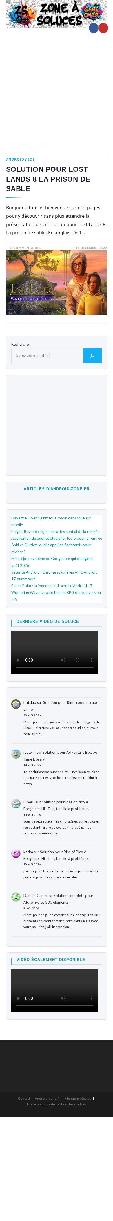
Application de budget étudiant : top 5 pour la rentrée (56, 538)
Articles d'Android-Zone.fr (57, 489)
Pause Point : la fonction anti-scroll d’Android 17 (51, 585)
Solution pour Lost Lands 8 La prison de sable (48, 179)
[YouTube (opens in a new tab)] (103, 28)
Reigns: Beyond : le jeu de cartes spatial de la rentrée (55, 531)
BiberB (29, 802)
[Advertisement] (56, 86)
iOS (31, 159)
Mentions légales (78, 1098)
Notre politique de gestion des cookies (56, 1104)
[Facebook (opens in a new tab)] (94, 28)
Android (15, 159)
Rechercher (20, 344)
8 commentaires (25, 248)
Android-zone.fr (47, 1098)
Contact (24, 1098)
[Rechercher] (92, 355)
